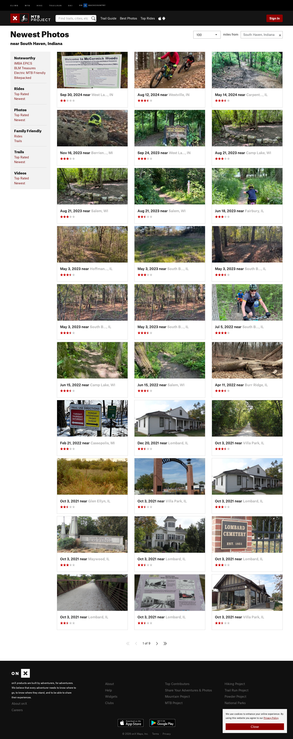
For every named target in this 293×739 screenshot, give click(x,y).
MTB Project (174, 703)
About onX (19, 703)
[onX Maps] (21, 676)
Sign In (274, 18)
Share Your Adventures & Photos (188, 690)
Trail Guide (108, 18)
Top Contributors (177, 684)
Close (255, 726)
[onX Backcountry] (92, 5)
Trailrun (55, 5)
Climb (14, 5)
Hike (40, 5)
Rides (18, 136)
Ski (70, 5)
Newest (19, 99)
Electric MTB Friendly (29, 73)
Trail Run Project (236, 690)
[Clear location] (280, 34)
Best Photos (128, 18)
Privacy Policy (271, 718)
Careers (17, 710)
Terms (155, 733)
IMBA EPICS (23, 63)
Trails (18, 141)
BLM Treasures (25, 68)
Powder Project (235, 696)
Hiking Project (235, 684)
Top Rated (21, 94)
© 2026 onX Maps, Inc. (135, 733)
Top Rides (147, 18)
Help (108, 690)
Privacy (167, 733)
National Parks (235, 703)
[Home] (32, 18)
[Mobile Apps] (161, 18)
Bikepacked (22, 78)
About (109, 684)
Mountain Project (177, 696)
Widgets (111, 696)
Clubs (109, 703)
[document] (255, 721)
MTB (27, 5)
